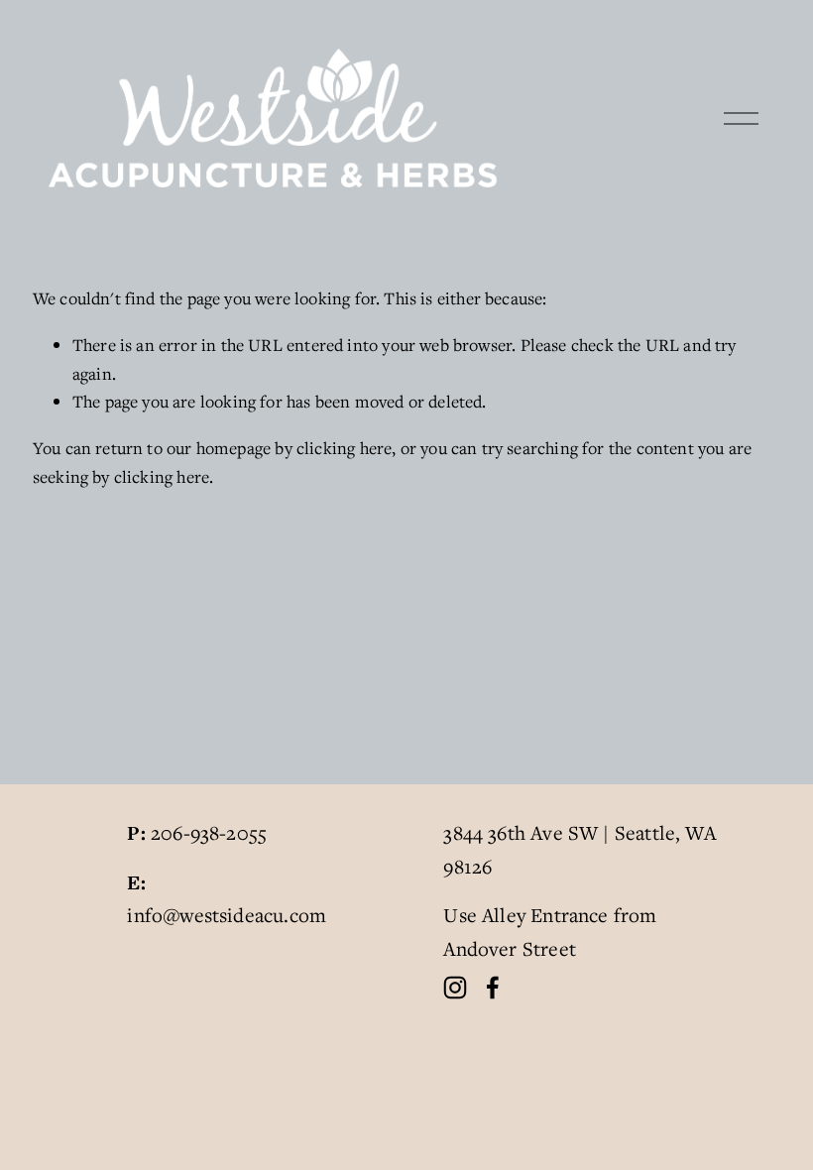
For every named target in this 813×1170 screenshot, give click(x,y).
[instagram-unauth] (455, 987)
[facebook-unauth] (493, 987)
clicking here (344, 447)
